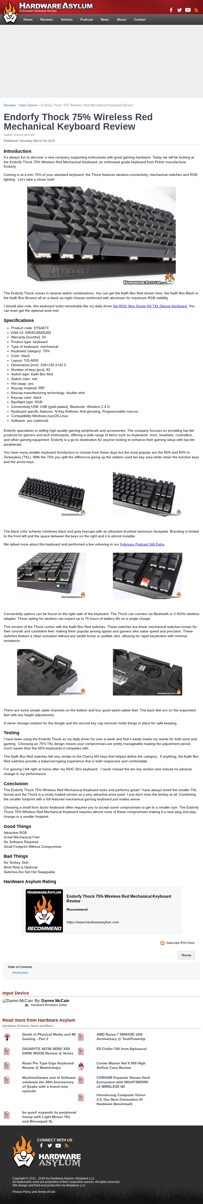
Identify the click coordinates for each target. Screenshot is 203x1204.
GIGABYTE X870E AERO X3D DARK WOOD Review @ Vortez (47, 1051)
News (105, 19)
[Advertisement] (102, 61)
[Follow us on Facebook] (171, 9)
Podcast (86, 19)
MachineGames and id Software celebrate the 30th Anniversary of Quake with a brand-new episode (49, 1084)
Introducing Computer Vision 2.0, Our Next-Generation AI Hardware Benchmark (121, 1099)
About (121, 19)
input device (28, 105)
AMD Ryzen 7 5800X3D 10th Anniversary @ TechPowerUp (121, 1036)
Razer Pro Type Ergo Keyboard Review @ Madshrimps (48, 1065)
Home (28, 19)
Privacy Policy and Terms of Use (33, 1192)
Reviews (46, 19)
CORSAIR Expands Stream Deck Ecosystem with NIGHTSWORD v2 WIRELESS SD (123, 1082)
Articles (67, 19)
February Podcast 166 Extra (142, 544)
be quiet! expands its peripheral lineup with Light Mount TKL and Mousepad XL (49, 1116)
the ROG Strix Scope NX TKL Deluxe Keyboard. (150, 306)
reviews (10, 105)
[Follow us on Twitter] (179, 9)
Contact (140, 19)
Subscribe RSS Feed (180, 943)
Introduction (20, 972)
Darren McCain (55, 1001)
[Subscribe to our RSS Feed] (196, 9)
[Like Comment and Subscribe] (188, 9)
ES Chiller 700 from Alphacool (122, 1049)
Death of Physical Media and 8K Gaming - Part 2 (49, 1036)
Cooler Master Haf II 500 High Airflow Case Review (121, 1065)
